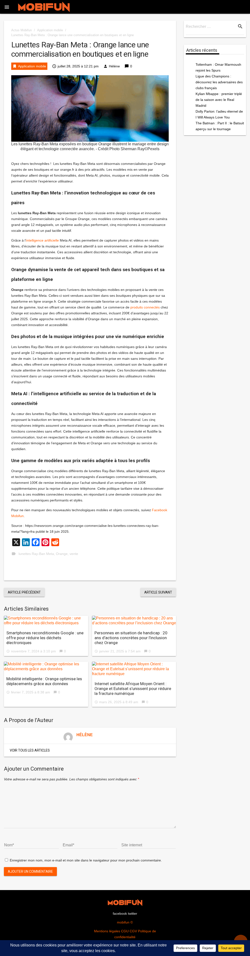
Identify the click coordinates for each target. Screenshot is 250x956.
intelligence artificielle (42, 240)
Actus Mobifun (21, 30)
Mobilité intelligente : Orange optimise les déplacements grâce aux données (44, 681)
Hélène (114, 66)
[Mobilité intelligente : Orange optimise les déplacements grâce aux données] (46, 666)
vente (74, 554)
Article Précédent (24, 592)
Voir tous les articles (30, 750)
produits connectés (145, 307)
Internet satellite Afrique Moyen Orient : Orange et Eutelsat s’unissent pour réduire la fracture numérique (132, 688)
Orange (62, 554)
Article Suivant (158, 592)
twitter (132, 913)
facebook (120, 913)
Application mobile (50, 30)
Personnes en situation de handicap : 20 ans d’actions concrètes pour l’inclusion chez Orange (130, 637)
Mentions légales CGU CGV (115, 931)
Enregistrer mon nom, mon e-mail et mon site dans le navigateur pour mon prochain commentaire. (86, 860)
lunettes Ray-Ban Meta (36, 554)
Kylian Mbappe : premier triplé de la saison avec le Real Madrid (219, 99)
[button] (7, 7)
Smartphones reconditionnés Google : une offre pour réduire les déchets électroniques (44, 637)
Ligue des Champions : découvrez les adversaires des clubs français (219, 82)
